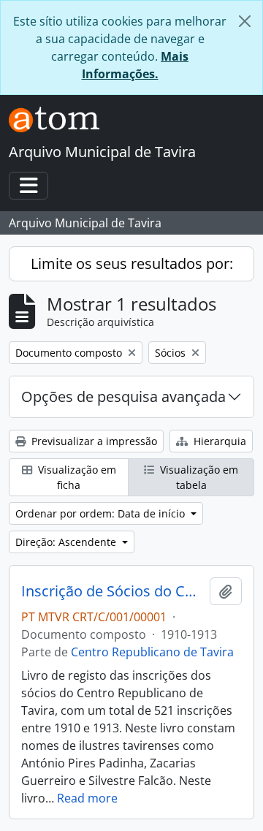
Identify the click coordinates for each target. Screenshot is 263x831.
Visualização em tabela (197, 477)
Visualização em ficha (75, 477)
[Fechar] (244, 21)
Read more (87, 798)
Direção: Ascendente (67, 542)
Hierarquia (218, 441)
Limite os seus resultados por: (132, 263)
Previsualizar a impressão (92, 441)
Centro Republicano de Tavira (152, 652)
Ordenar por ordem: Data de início (101, 513)
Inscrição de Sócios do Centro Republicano (112, 591)
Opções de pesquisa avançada (123, 396)
